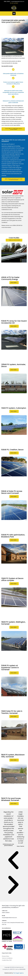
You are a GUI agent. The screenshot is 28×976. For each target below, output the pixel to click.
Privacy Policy (5, 956)
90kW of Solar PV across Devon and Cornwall (11, 492)
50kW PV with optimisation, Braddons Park (13, 536)
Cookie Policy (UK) (7, 960)
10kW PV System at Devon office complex (12, 579)
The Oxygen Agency (18, 973)
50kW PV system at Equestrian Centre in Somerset (10, 667)
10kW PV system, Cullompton (13, 408)
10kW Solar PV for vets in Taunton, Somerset (11, 712)
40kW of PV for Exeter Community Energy (10, 278)
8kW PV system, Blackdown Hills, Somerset (13, 756)
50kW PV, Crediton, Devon (12, 449)
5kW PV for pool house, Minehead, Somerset (11, 799)
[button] (14, 13)
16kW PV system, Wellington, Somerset (13, 623)
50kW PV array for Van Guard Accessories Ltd (14, 322)
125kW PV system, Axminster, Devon (13, 365)
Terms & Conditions (7, 958)
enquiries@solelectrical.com (17, 1)
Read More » (14, 282)
